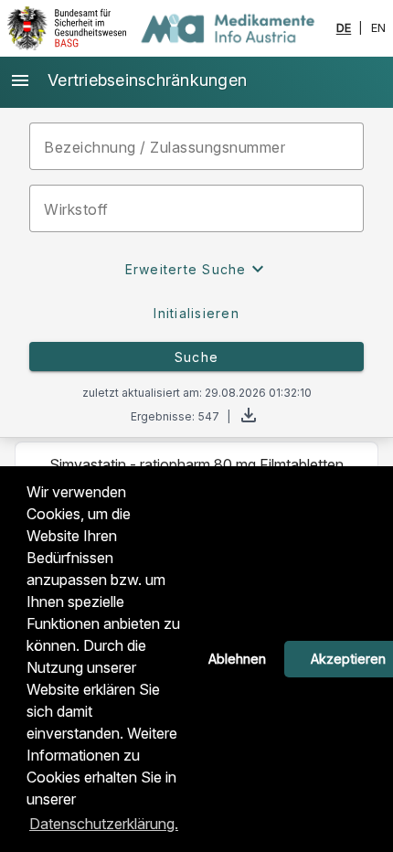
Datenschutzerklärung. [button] (103, 824)
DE (344, 28)
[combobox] (196, 208)
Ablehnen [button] (237, 658)
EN (379, 28)
